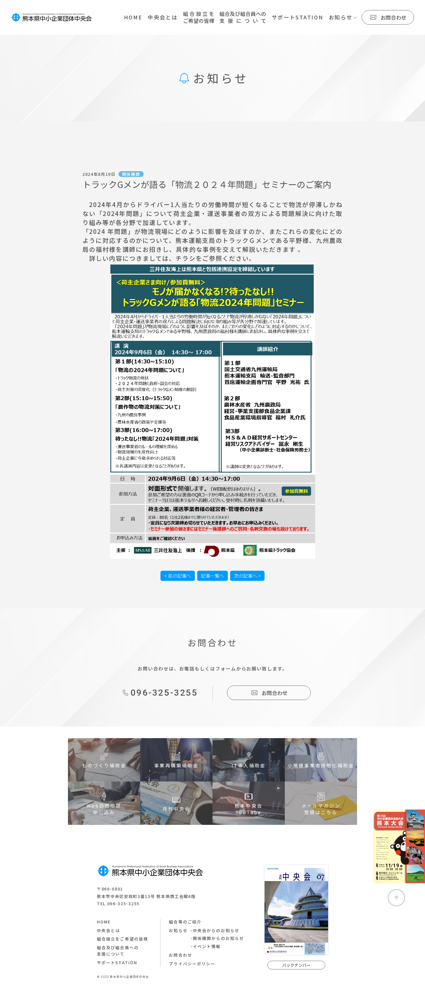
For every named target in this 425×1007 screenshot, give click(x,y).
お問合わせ (393, 17)
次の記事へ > (247, 575)
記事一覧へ (212, 575)
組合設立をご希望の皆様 (122, 939)
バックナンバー (296, 965)
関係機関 (131, 174)
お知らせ (341, 17)
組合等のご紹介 (185, 922)
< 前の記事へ (177, 575)
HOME (133, 17)
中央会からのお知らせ (216, 930)
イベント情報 (207, 946)
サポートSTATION (298, 17)
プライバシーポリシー (192, 964)
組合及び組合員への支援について (118, 951)
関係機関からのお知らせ (218, 938)
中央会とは (163, 17)
